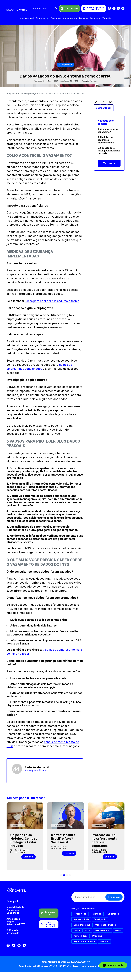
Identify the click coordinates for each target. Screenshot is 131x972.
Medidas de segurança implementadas (106, 140)
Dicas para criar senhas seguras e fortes (52, 301)
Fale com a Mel (71, 8)
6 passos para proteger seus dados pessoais (109, 151)
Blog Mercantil (14, 93)
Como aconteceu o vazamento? (109, 130)
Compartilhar (103, 108)
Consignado (13, 901)
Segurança (95, 18)
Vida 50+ (106, 18)
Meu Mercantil (27, 18)
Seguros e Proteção (84, 941)
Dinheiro (83, 18)
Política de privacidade (13, 931)
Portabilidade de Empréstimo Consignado (15, 910)
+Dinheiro (96, 914)
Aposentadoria (70, 18)
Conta (77, 930)
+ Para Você (80, 914)
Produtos (40, 18)
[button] (61, 875)
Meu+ (118, 930)
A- (96, 101)
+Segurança (30, 93)
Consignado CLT (82, 925)
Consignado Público (105, 925)
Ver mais (109, 163)
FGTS (87, 930)
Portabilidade (81, 936)
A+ (110, 101)
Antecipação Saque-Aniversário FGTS (16, 922)
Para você (56, 18)
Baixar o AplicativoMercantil (95, 8)
